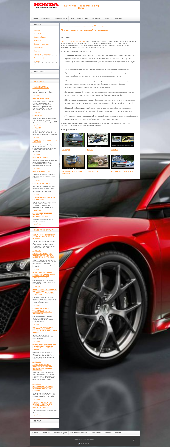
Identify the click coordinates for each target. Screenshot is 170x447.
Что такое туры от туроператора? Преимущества (84, 30)
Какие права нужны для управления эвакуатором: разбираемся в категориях (43, 255)
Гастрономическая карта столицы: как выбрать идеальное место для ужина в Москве (44, 330)
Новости (37, 51)
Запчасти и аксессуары (41, 44)
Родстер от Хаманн (40, 157)
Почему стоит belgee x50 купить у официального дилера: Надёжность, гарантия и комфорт (42, 405)
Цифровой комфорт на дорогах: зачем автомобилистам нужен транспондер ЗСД (42, 311)
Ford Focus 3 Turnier (40, 98)
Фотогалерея (38, 47)
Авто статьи (38, 65)
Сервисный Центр (40, 37)
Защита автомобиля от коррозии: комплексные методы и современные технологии (42, 367)
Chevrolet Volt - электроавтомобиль (40, 87)
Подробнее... (36, 95)
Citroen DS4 (37, 116)
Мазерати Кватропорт (41, 171)
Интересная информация (42, 54)
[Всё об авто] (46, 8)
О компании (38, 33)
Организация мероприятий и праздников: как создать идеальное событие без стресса (44, 347)
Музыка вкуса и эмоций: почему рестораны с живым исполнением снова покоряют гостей (43, 275)
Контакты (37, 61)
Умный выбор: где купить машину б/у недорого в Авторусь (42, 388)
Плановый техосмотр (41, 183)
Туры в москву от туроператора (73, 41)
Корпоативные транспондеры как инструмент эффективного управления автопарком (44, 292)
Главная (37, 30)
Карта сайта (38, 40)
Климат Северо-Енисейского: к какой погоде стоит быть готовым (44, 236)
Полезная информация (42, 58)
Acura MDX (36, 128)
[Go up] (134, 441)
